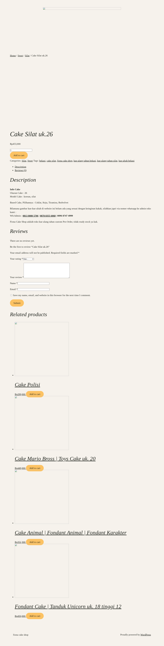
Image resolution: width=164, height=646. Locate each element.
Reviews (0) (21, 170)
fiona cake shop (64, 160)
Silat (27, 55)
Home (13, 55)
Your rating (16, 258)
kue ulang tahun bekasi (85, 160)
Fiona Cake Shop (20, 634)
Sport (20, 55)
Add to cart (18, 155)
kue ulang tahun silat (107, 160)
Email (14, 289)
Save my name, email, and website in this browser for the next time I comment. (52, 295)
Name (14, 283)
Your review (17, 277)
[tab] (84, 166)
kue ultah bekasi (126, 160)
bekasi (42, 160)
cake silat (51, 160)
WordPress (145, 634)
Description (20, 166)
